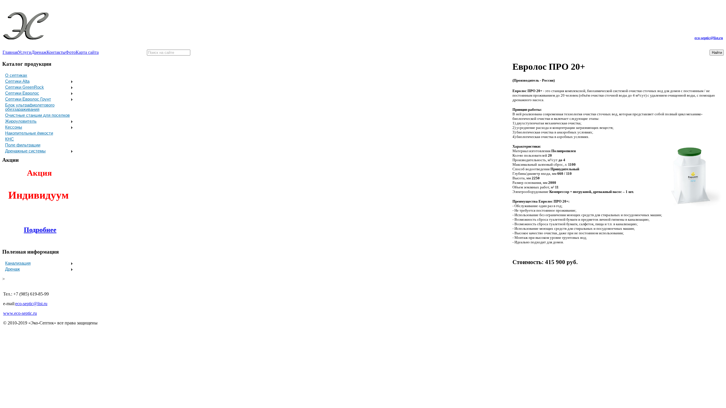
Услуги (24, 52)
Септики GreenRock (24, 87)
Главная (10, 52)
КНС (9, 139)
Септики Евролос (22, 93)
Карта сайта (87, 52)
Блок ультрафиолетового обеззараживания (29, 107)
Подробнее (40, 229)
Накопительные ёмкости (29, 133)
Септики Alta (17, 81)
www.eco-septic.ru (20, 313)
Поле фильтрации (22, 145)
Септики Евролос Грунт (28, 99)
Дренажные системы (25, 150)
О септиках (16, 75)
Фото (71, 52)
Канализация (18, 263)
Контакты (56, 52)
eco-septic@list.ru (709, 38)
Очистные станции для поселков (37, 115)
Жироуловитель (21, 121)
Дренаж (39, 52)
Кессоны (13, 127)
